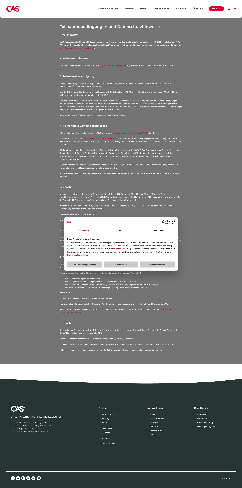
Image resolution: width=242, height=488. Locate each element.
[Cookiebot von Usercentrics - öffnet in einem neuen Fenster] (164, 222)
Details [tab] (121, 230)
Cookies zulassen (157, 264)
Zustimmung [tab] (83, 230)
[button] (229, 9)
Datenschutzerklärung (77, 255)
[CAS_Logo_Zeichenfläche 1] (13, 6)
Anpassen (119, 264)
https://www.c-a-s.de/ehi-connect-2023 (77, 48)
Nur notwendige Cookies (85, 264)
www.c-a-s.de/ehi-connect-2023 (113, 65)
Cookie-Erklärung (122, 249)
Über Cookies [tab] (159, 230)
